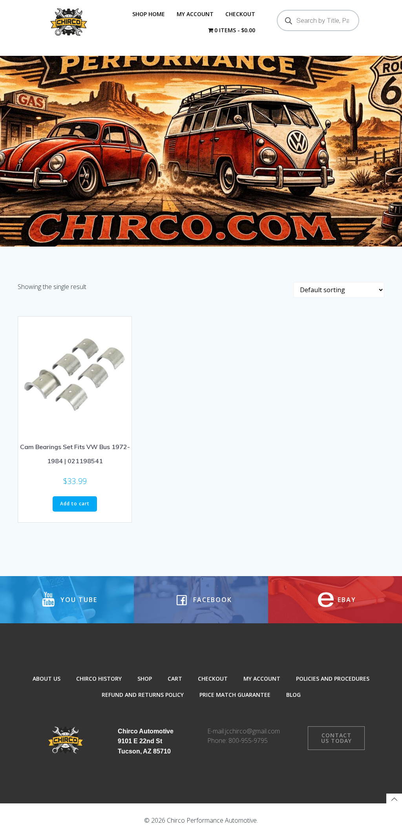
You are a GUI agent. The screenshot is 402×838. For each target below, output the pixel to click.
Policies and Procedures (332, 678)
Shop (144, 678)
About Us (46, 678)
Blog (293, 694)
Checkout (240, 14)
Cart (175, 678)
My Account (195, 14)
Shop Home (148, 14)
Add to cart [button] (75, 503)
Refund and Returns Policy (143, 694)
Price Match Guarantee (234, 694)
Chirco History (99, 678)
